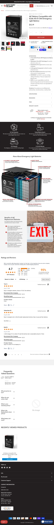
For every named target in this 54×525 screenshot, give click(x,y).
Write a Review (45, 279)
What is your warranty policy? (5, 404)
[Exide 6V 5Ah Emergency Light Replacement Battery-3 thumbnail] (13, 43)
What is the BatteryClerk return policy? (6, 412)
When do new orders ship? (5, 398)
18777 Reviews (12, 274)
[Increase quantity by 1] (41, 32)
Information (32, 56)
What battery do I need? (6, 419)
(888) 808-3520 (39, 111)
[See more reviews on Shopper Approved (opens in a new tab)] (13, 305)
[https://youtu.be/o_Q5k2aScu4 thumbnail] (9, 48)
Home (2, 10)
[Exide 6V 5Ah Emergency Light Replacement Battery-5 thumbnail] (23, 43)
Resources (32, 98)
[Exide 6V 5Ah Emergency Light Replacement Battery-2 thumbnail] (8, 43)
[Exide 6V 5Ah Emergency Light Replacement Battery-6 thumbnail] (3, 48)
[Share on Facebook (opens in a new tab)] (9, 305)
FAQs (30, 102)
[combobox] (23, 5)
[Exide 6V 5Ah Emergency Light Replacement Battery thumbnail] (3, 43)
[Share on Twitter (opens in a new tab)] (11, 305)
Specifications (33, 94)
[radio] (27, 268)
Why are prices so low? (6, 391)
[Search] (31, 5)
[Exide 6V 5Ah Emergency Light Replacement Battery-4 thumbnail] (18, 43)
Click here (43, 119)
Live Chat (48, 111)
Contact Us (3, 487)
